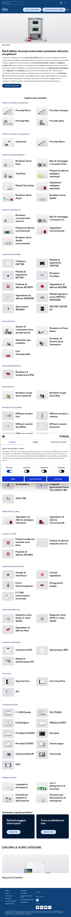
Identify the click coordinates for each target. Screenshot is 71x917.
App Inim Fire (22, 681)
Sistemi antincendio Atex (11, 609)
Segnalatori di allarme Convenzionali (57, 519)
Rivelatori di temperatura (11, 366)
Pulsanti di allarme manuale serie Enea (25, 542)
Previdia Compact (59, 110)
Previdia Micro (23, 110)
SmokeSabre (22, 484)
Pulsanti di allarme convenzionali (25, 229)
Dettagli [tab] (35, 442)
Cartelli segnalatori (55, 574)
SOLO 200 (21, 498)
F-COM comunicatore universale (23, 595)
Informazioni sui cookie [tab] (58, 442)
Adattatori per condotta (23, 341)
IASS (18, 764)
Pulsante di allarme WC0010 (24, 286)
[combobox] (12, 2)
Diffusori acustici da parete (58, 425)
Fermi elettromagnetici (24, 584)
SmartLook (55, 753)
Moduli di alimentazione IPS (25, 660)
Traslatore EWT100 (21, 263)
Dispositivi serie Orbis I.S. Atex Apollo (24, 617)
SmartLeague (57, 743)
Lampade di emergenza (22, 786)
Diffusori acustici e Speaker (12, 407)
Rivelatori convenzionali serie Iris (23, 218)
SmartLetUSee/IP (25, 753)
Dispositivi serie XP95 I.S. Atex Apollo (58, 617)
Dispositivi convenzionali (11, 210)
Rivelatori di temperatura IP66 (25, 373)
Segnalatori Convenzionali (57, 229)
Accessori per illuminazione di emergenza (58, 797)
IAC (17, 691)
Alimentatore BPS (59, 649)
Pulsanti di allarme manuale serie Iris (59, 542)
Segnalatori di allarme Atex (23, 629)
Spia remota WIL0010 (22, 308)
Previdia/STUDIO (25, 743)
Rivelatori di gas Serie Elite (58, 394)
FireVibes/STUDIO (25, 733)
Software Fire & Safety (10, 705)
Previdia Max (22, 120)
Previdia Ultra (57, 120)
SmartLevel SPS (24, 649)
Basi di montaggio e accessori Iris (59, 218)
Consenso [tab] (12, 442)
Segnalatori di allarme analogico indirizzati (25, 519)
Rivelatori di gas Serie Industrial (24, 394)
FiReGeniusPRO (58, 722)
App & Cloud (6, 673)
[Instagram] (49, 907)
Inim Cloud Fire (57, 681)
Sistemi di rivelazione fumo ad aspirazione (24, 329)
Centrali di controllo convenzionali (15, 134)
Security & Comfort (12, 877)
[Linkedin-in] (41, 907)
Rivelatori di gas (8, 387)
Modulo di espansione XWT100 (55, 262)
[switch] (26, 471)
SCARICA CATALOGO (12, 86)
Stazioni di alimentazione (11, 642)
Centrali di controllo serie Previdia (15, 103)
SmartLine (21, 141)
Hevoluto (54, 733)
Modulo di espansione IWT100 (21, 274)
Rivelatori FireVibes (55, 274)
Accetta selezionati (35, 479)
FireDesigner (22, 722)
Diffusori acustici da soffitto (24, 425)
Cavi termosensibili (23, 352)
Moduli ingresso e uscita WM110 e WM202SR (59, 296)
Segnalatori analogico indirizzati (55, 185)
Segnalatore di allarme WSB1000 (25, 297)
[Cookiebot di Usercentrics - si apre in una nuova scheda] (61, 436)
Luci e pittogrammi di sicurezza (57, 785)
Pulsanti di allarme (9, 534)
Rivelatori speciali (8, 321)
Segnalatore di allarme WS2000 (58, 286)
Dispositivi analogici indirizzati (13, 155)
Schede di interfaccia (21, 574)
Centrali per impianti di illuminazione (22, 797)
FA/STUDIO (56, 712)
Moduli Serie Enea (25, 185)
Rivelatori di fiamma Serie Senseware (56, 341)
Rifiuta (13, 479)
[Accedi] (61, 2)
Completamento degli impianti (13, 566)
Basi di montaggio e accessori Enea (59, 162)
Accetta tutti (58, 479)
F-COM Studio (23, 712)
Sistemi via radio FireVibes (11, 254)
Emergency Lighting (9, 777)
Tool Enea (20, 173)
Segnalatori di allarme (10, 511)
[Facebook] (37, 907)
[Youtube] (45, 907)
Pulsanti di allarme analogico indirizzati (59, 173)
